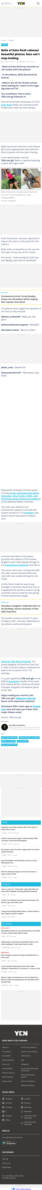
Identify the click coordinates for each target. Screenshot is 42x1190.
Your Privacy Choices (23, 1189)
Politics (4, 961)
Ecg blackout (23, 741)
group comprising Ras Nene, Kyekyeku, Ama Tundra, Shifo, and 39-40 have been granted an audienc (20, 495)
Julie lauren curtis (9, 745)
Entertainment (6, 947)
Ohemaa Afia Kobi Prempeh (16, 661)
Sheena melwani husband (29, 737)
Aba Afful (22, 61)
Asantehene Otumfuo (16, 564)
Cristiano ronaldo (9, 737)
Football (4, 833)
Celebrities (5, 985)
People (11, 40)
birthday (29, 512)
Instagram (13, 681)
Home (3, 40)
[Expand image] (40, 169)
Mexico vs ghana (8, 741)
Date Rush (6, 104)
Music (3, 936)
